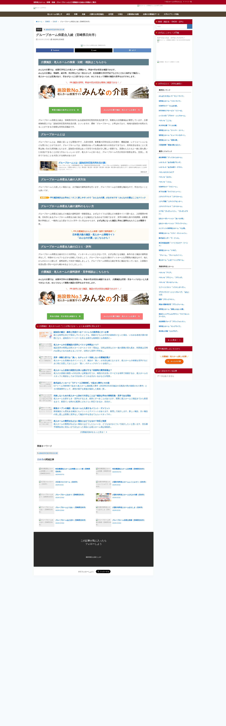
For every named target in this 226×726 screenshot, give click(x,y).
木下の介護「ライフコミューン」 (170, 191)
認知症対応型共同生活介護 (55, 29)
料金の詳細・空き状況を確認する (63, 316)
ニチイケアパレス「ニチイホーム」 (171, 196)
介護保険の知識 (133, 14)
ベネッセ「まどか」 (166, 177)
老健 (83, 14)
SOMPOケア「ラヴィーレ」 (168, 187)
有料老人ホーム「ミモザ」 (168, 250)
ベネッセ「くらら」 (166, 182)
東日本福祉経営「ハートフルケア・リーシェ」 (173, 244)
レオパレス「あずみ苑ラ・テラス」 (171, 167)
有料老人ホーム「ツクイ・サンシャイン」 (173, 233)
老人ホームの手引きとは (174, 1)
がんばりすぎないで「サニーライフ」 (172, 96)
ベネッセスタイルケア (166, 172)
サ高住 (120, 14)
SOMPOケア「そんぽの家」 (168, 106)
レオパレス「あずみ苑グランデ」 (170, 162)
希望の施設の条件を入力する (64, 110)
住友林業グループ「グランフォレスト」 (172, 321)
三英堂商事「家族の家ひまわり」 (170, 145)
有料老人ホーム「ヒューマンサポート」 (172, 135)
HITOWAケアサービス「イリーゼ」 (171, 110)
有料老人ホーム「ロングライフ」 (170, 326)
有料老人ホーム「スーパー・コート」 (172, 130)
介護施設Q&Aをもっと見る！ (92, 432)
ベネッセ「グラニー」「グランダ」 (171, 277)
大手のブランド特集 (171, 14)
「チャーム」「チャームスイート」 (171, 255)
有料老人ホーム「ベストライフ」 (170, 101)
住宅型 (110, 14)
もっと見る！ (173, 340)
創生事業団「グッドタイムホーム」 (171, 157)
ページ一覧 (188, 1)
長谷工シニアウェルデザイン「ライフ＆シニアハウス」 (174, 315)
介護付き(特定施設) (97, 14)
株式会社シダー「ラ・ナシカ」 (169, 238)
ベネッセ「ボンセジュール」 (169, 282)
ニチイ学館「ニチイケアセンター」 (171, 201)
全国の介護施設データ (151, 14)
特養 (75, 14)
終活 (68, 14)
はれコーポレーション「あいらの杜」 (172, 218)
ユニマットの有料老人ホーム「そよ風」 (172, 228)
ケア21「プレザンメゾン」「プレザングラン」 (173, 212)
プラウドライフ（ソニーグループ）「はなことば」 (174, 293)
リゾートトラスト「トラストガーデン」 (172, 287)
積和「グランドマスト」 (167, 299)
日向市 (39, 29)
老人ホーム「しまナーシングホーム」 (172, 260)
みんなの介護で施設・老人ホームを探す (120, 110)
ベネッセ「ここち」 (166, 120)
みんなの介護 (176, 361)
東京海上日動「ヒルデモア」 (169, 331)
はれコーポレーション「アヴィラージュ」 (173, 223)
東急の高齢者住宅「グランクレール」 (172, 304)
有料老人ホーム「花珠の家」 (169, 140)
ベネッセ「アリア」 (166, 272)
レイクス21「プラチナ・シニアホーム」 (172, 115)
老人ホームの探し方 (54, 14)
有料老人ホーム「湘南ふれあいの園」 (172, 309)
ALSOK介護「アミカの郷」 (168, 125)
